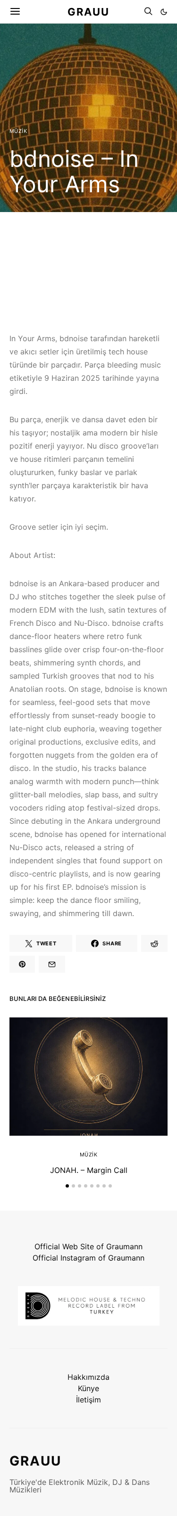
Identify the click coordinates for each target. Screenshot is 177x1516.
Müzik (18, 131)
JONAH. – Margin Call (88, 1170)
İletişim (88, 1399)
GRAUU (88, 11)
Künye (88, 1388)
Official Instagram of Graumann (88, 1257)
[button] (164, 12)
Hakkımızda (88, 1377)
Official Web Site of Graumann (88, 1246)
